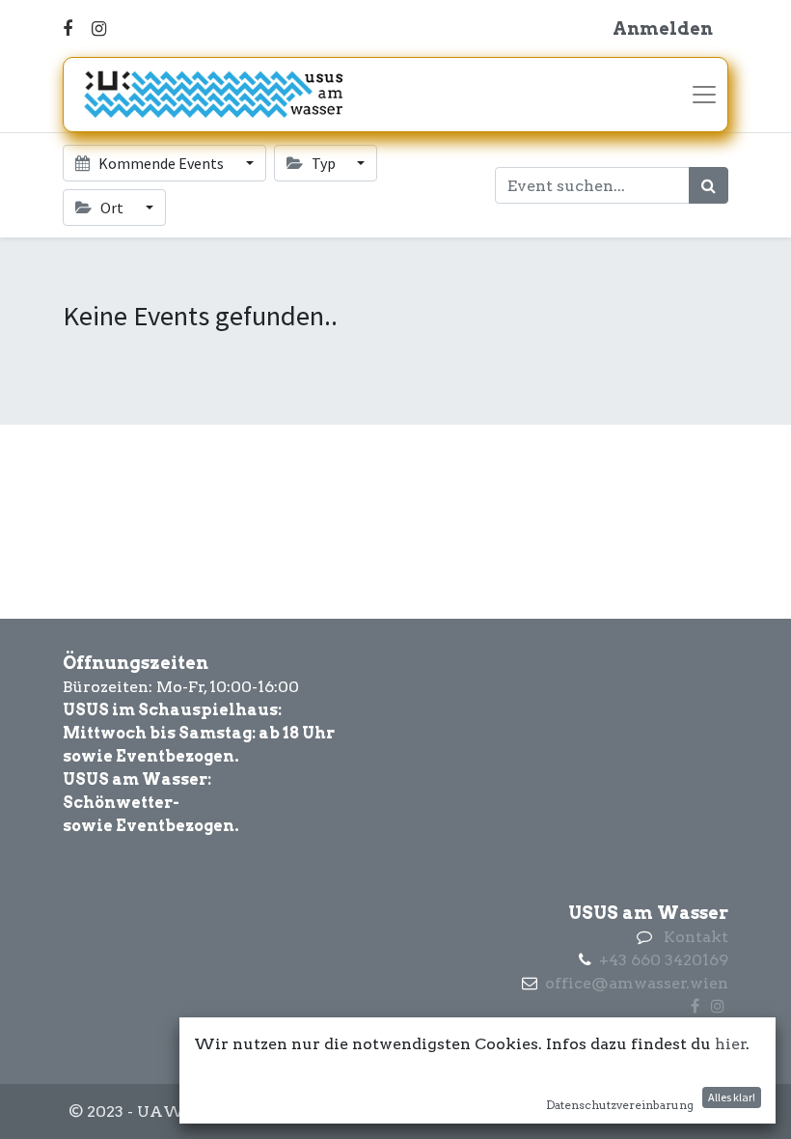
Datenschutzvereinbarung (620, 1104)
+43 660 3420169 (663, 960)
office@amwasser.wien (636, 983)
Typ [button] (324, 163)
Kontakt (696, 937)
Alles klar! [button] (731, 1097)
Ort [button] (111, 207)
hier (731, 1044)
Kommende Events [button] (161, 163)
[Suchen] (708, 185)
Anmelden (663, 28)
